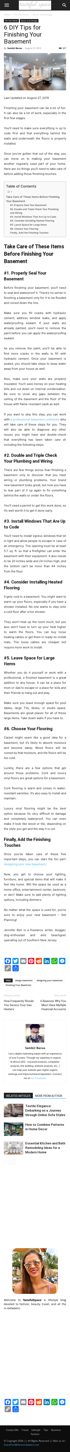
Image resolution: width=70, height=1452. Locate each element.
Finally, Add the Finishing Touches (29, 232)
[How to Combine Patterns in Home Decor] (13, 1129)
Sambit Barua (14, 48)
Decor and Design (42, 14)
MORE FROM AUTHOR (48, 1095)
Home (7, 14)
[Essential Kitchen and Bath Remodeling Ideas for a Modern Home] (13, 1148)
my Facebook (38, 1078)
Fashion (35, 1434)
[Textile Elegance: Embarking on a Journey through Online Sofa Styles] (13, 1110)
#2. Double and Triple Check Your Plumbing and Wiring (34, 211)
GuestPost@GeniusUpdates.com (21, 1444)
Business (56, 1430)
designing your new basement (25, 864)
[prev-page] (6, 1162)
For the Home (21, 14)
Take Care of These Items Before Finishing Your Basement (33, 199)
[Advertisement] (35, 1206)
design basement (23, 980)
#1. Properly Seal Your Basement (28, 205)
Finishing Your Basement (18, 985)
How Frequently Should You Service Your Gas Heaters (18, 1005)
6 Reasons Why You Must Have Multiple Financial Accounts (53, 1005)
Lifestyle (36, 1430)
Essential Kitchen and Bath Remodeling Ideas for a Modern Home (45, 1147)
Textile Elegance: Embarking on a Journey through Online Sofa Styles (45, 1110)
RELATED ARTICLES (18, 1095)
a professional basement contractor (35, 419)
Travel (25, 1430)
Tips (46, 1430)
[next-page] (12, 1162)
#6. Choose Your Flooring (24, 228)
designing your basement (50, 980)
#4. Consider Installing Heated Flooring (32, 220)
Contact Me (12, 1430)
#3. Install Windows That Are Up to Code (33, 216)
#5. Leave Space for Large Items (28, 224)
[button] (6, 5)
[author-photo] (35, 1042)
